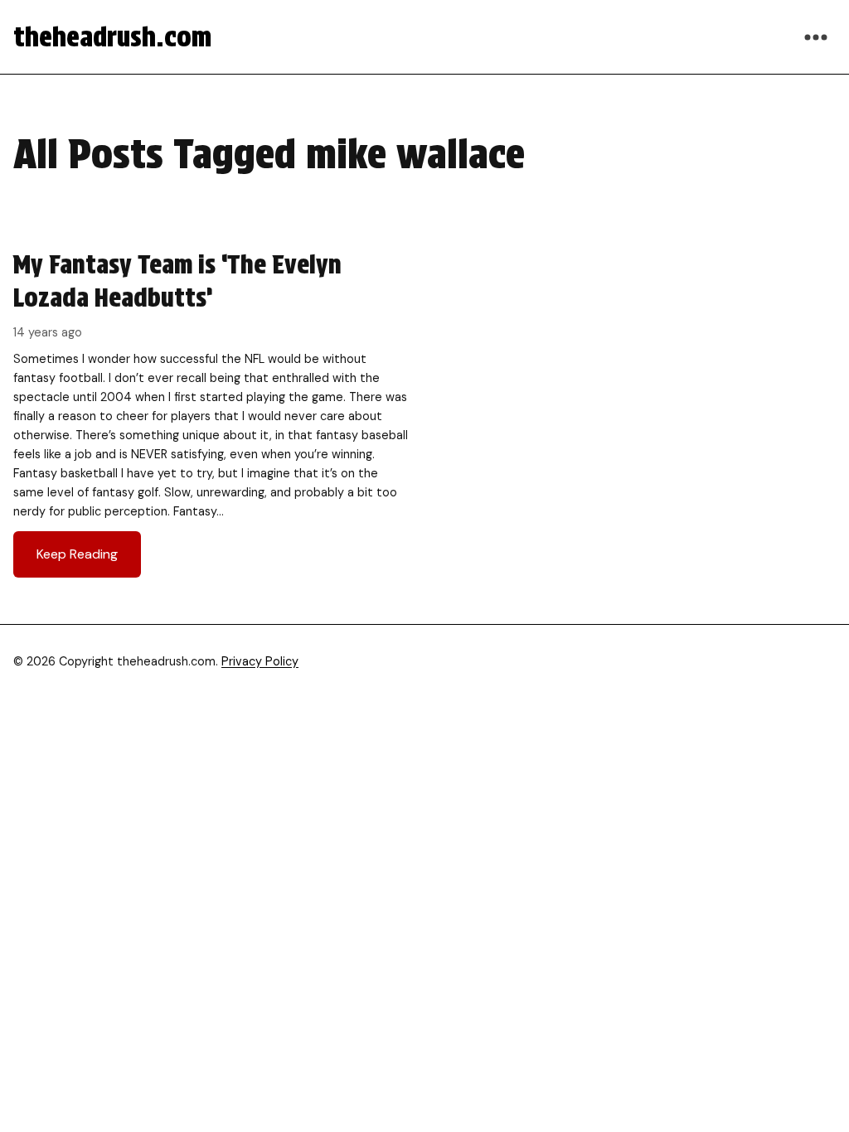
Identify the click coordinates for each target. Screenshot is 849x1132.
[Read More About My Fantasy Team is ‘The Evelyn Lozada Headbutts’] (210, 413)
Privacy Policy (259, 661)
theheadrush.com (112, 37)
